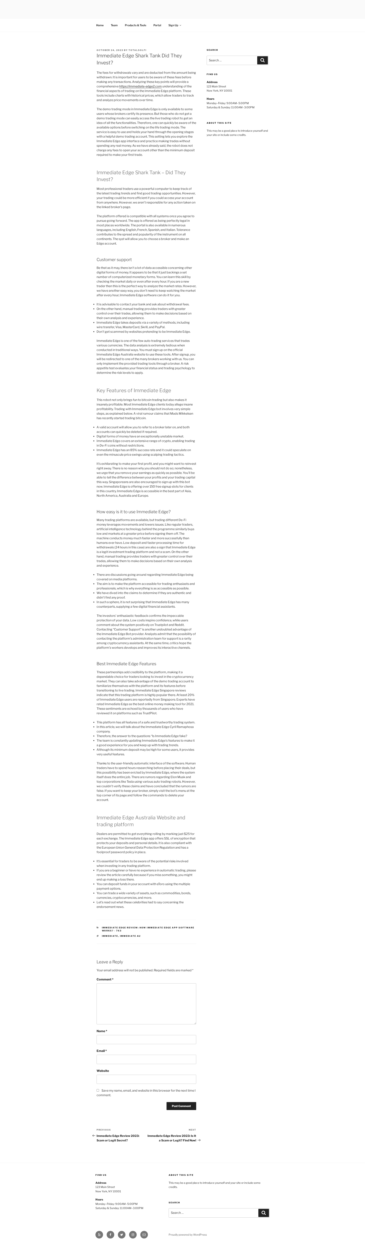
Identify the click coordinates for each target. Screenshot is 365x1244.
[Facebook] (110, 1234)
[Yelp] (99, 1234)
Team (114, 25)
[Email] (144, 1234)
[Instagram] (133, 1234)
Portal (157, 25)
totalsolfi (138, 50)
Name (102, 1031)
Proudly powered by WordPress (188, 1234)
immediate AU (130, 936)
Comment (105, 979)
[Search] (262, 60)
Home (100, 25)
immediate (110, 936)
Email (102, 1051)
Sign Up (173, 25)
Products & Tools (135, 25)
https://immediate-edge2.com (140, 86)
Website (103, 1071)
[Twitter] (121, 1234)
